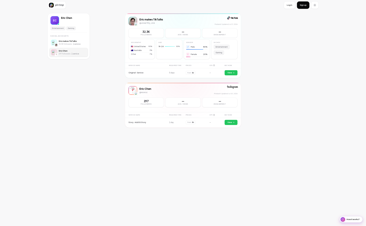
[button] (183, 33)
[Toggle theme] (315, 5)
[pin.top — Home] (56, 5)
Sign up (303, 5)
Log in (289, 5)
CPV (211, 65)
